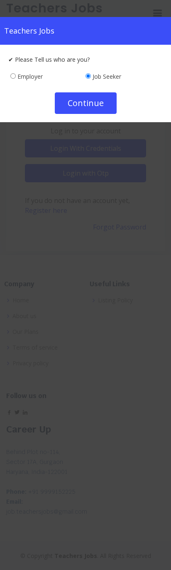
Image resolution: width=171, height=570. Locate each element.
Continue (86, 103)
